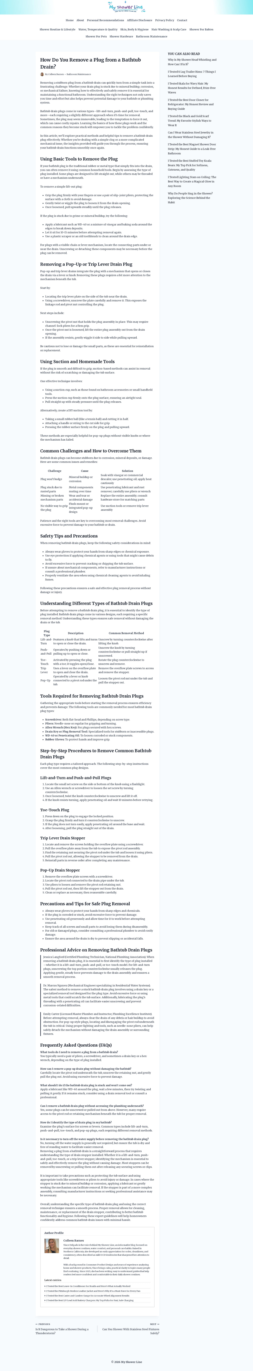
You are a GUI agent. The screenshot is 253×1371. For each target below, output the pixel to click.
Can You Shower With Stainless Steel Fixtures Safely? (130, 1329)
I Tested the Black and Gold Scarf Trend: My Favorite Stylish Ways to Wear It (189, 121)
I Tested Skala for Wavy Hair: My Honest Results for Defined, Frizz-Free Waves (192, 88)
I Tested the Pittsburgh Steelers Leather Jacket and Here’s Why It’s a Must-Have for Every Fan (93, 1291)
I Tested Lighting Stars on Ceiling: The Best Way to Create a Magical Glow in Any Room (192, 182)
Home (70, 20)
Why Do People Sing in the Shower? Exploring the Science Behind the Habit (190, 198)
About (80, 20)
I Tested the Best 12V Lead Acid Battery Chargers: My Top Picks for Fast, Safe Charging (90, 1300)
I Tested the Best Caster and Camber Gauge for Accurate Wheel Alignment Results (87, 1295)
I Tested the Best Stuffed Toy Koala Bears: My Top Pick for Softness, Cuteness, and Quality (189, 165)
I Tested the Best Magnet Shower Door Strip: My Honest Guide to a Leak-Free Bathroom (192, 149)
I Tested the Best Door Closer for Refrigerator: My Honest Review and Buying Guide (190, 104)
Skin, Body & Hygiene (134, 29)
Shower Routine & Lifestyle (57, 29)
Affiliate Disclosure (139, 20)
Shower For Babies (201, 29)
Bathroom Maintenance (151, 36)
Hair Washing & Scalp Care (169, 29)
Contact (182, 20)
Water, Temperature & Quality (97, 29)
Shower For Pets (96, 36)
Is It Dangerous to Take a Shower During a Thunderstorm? (62, 1329)
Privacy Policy (164, 20)
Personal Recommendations (105, 20)
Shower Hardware (121, 36)
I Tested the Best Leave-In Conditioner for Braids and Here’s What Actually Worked (88, 1286)
